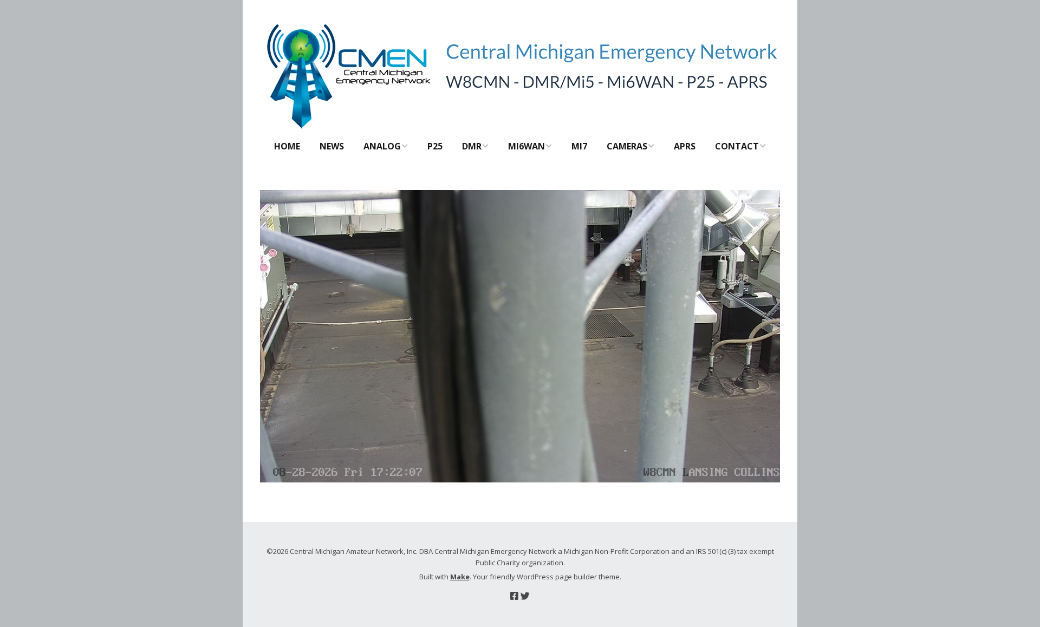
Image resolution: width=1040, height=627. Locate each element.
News (332, 146)
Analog (382, 146)
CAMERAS (627, 146)
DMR (472, 146)
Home (287, 146)
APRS (685, 146)
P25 (435, 146)
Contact (737, 146)
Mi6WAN (526, 146)
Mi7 (579, 146)
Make (460, 577)
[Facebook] (514, 596)
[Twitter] (525, 596)
